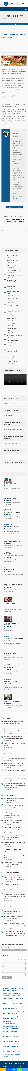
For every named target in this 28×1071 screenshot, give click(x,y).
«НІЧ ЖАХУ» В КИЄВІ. (12, 361)
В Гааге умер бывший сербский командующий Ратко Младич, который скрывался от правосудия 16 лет (13, 886)
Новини (6, 1028)
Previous (9, 207)
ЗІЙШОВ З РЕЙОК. (11, 323)
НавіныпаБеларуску (9, 1023)
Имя (3, 966)
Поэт (5, 1039)
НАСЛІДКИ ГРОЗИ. (11, 345)
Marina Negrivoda (8, 998)
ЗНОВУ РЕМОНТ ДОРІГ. (12, 255)
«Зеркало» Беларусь (12, 872)
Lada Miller (7, 993)
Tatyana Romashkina (17, 1003)
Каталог (11, 1063)
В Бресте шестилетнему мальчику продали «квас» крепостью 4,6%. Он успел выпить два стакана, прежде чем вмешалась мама (15, 925)
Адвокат (21, 1006)
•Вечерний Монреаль (9, 219)
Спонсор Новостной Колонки (14, 35)
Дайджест (20, 1011)
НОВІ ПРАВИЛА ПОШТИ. (12, 340)
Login (26, 9)
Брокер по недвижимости (10, 1008)
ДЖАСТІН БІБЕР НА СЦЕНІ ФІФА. (14, 275)
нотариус (16, 1051)
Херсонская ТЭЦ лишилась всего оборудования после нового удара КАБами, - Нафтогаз (15, 829)
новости (6, 1051)
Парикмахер (7, 1036)
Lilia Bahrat (7, 995)
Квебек (14, 1018)
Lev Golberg (17, 993)
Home (8, 24)
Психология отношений (17, 1039)
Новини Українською (10, 1031)
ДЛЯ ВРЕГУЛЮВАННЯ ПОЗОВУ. (14, 270)
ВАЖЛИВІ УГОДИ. (11, 356)
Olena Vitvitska (8, 1000)
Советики (6, 62)
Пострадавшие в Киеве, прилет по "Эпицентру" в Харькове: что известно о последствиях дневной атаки (14, 813)
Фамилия (4, 971)
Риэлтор (21, 1044)
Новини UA (18, 1063)
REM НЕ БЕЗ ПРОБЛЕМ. (12, 260)
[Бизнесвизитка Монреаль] (14, 3)
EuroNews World (11, 718)
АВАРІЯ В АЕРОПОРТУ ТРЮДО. (14, 265)
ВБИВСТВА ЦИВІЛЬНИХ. (12, 318)
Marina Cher (17, 995)
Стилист (6, 1046)
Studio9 (5, 1003)
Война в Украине (8, 1011)
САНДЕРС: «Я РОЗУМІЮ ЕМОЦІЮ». (15, 335)
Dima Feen (22, 988)
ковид (5, 1049)
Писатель (17, 1036)
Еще (24, 1063)
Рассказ (18, 1041)
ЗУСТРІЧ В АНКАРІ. (11, 286)
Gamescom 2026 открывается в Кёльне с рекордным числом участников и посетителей (14, 723)
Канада (6, 1018)
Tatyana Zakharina (9, 1006)
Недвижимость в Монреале (11, 1026)
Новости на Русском (10, 1033)
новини (13, 1049)
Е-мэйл (4, 961)
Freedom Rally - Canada (10, 990)
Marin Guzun (20, 998)
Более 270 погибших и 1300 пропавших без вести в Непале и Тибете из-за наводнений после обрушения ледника (14, 785)
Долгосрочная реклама (10, 1013)
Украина (15, 1046)
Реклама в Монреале (9, 1044)
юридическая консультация (11, 1054)
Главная (5, 1063)
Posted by (18, 19)
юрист (5, 1056)
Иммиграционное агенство (11, 1016)
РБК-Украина (10, 795)
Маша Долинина (8, 1021)
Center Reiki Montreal (9, 988)
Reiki (17, 1000)
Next (18, 207)
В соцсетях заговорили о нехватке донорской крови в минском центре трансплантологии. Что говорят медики (14, 877)
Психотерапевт (8, 1041)
